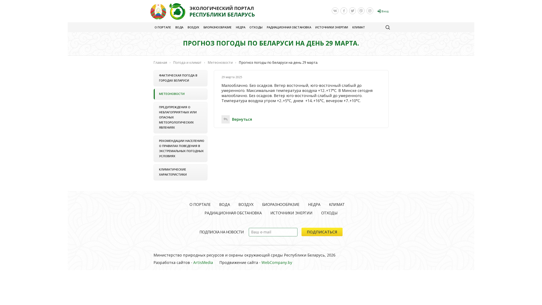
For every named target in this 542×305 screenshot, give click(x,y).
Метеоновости (172, 94)
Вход (385, 11)
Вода (179, 27)
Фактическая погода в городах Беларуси (178, 77)
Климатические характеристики (173, 171)
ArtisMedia (203, 262)
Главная (160, 62)
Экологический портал (222, 11)
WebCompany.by (276, 262)
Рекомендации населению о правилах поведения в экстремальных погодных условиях (181, 148)
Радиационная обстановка (289, 27)
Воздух (193, 27)
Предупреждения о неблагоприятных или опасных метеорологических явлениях (178, 117)
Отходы (256, 27)
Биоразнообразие (217, 27)
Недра (240, 27)
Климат (358, 27)
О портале (163, 27)
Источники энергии (331, 27)
